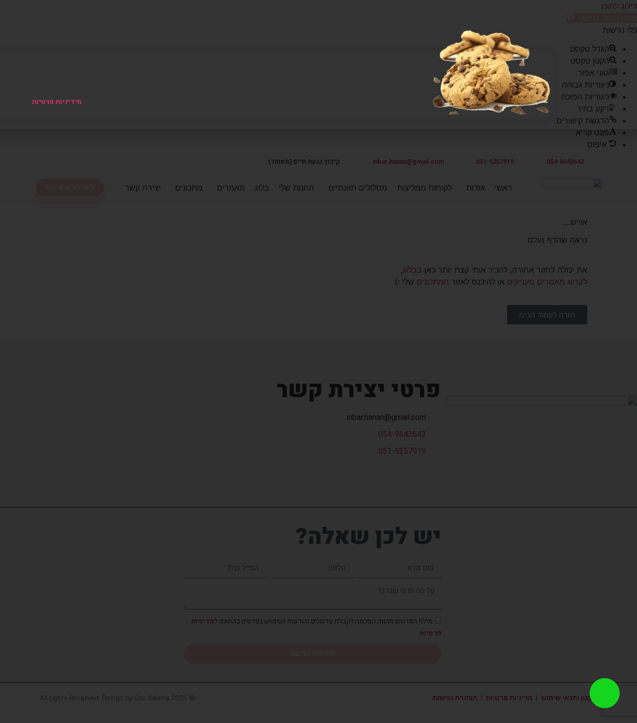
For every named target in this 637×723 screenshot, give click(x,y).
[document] (318, 361)
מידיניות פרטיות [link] (57, 102)
